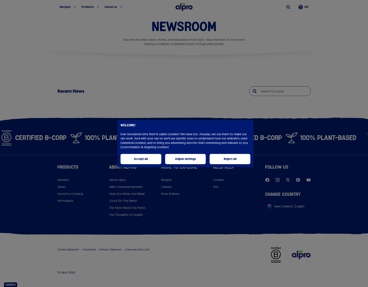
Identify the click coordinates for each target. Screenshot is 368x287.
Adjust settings (185, 159)
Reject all (230, 159)
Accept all (141, 159)
